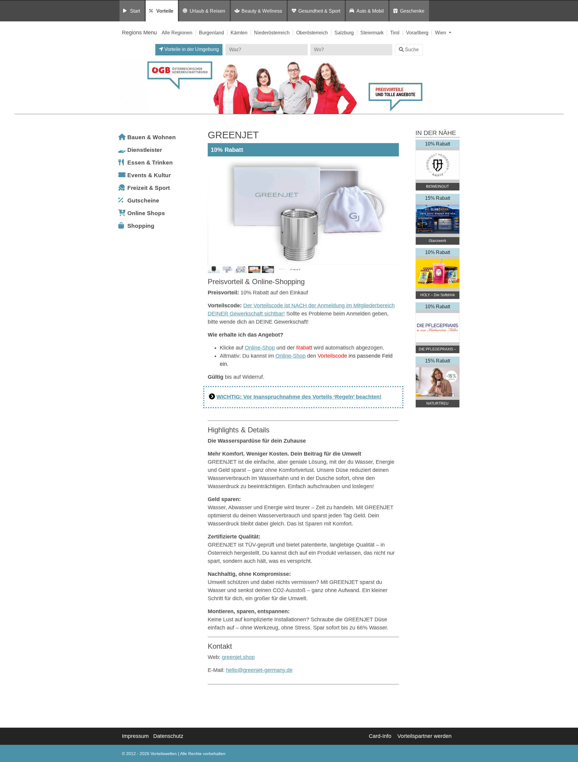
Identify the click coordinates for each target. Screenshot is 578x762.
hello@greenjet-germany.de (259, 670)
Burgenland (211, 32)
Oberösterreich (312, 32)
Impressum (135, 736)
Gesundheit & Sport (319, 11)
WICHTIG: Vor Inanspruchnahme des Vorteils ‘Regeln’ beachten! (298, 397)
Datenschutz (168, 736)
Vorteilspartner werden (424, 736)
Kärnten (239, 32)
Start (135, 11)
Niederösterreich (272, 32)
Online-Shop (260, 348)
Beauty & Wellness (261, 11)
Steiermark (372, 32)
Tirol (394, 32)
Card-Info (380, 736)
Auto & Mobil (370, 11)
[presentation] (213, 210)
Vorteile (164, 11)
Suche (412, 49)
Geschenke (412, 11)
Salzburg (344, 32)
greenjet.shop (238, 657)
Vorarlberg (417, 32)
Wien (441, 32)
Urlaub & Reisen (207, 11)
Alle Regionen (177, 32)
